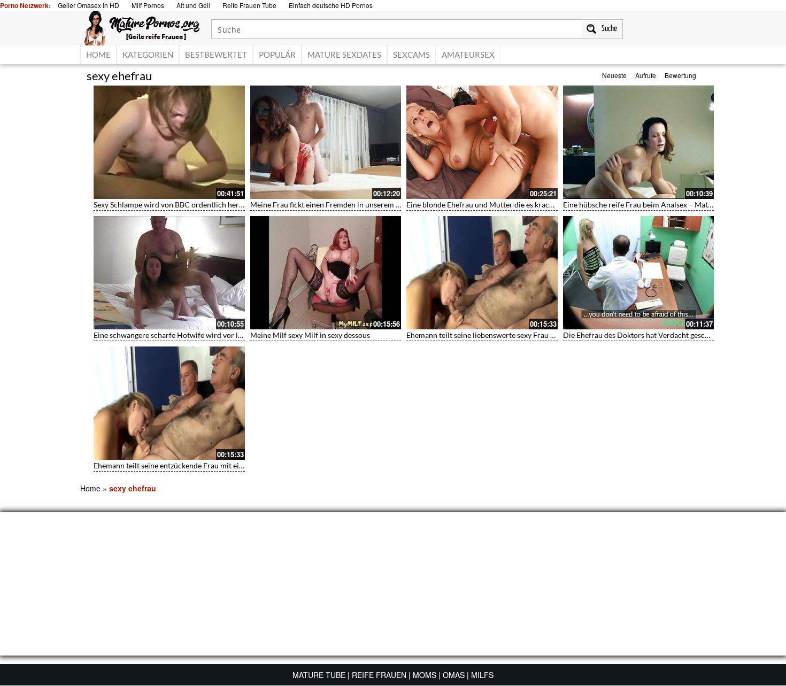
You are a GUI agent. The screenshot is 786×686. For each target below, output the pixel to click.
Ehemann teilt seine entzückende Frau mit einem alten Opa (190, 465)
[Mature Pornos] (142, 26)
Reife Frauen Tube (249, 5)
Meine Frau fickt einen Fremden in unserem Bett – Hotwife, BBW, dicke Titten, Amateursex (400, 204)
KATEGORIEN (147, 54)
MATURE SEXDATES (344, 54)
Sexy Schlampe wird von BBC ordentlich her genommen (186, 204)
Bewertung (680, 75)
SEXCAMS (411, 54)
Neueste (614, 75)
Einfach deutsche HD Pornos (331, 5)
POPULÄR (277, 54)
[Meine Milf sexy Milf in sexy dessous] (326, 272)
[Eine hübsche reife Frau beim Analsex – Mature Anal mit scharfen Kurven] (638, 142)
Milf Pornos (148, 5)
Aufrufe (645, 75)
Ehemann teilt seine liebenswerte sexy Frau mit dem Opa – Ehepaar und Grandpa (539, 335)
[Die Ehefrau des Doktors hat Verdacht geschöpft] (638, 272)
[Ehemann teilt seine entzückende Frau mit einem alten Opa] (169, 403)
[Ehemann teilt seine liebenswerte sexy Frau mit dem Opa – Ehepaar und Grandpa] (482, 272)
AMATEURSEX (468, 54)
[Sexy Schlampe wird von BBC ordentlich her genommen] (169, 142)
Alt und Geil (193, 5)
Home (90, 488)
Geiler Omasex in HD (88, 5)
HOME (98, 54)
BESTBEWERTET (216, 54)
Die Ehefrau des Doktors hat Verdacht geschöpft (643, 335)
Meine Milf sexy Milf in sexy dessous (310, 335)
